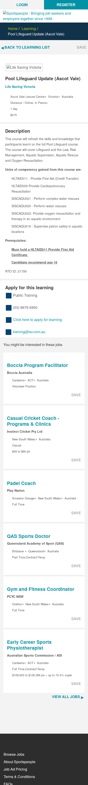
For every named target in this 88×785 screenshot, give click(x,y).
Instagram (31, 741)
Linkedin (43, 741)
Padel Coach (21, 483)
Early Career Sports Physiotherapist (29, 645)
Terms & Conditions (19, 776)
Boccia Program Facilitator (37, 365)
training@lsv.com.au (29, 331)
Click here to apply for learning (37, 319)
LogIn (22, 4)
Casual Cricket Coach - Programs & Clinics (33, 421)
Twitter (19, 740)
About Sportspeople (19, 761)
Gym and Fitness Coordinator (40, 589)
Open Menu (84, 18)
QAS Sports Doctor (28, 536)
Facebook (6, 741)
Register (66, 4)
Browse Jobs (14, 754)
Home (13, 28)
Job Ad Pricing (15, 769)
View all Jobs (66, 696)
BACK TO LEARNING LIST (27, 47)
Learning (29, 28)
